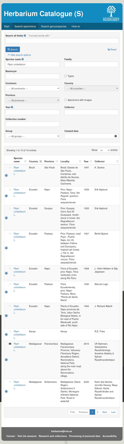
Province (10, 95)
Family (68, 59)
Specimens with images (80, 99)
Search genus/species (54, 26)
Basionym (10, 71)
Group (8, 131)
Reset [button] (113, 49)
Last (113, 412)
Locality (65, 161)
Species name (13, 59)
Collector (69, 107)
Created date (71, 131)
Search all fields (14, 35)
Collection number (15, 119)
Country (68, 83)
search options (20, 54)
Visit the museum (26, 436)
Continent (10, 83)
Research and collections (53, 436)
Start (6, 26)
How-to (76, 26)
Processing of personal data (84, 436)
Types (71, 76)
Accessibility (110, 436)
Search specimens (25, 26)
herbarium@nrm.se (61, 431)
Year (7, 107)
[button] (25, 35)
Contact (10, 436)
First (72, 412)
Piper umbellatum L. (20, 170)
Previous (83, 412)
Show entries (105, 149)
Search (14, 49)
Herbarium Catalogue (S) (43, 13)
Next (104, 412)
